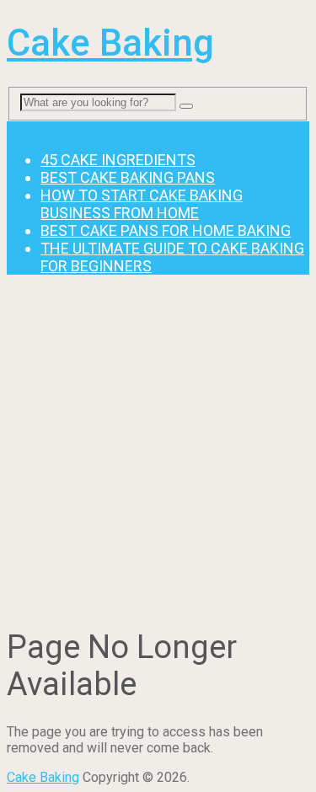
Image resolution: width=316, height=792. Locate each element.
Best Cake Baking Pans (127, 177)
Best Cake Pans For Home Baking (165, 230)
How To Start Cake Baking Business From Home (141, 204)
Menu (23, 129)
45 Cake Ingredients (117, 160)
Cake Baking (110, 43)
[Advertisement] (158, 446)
